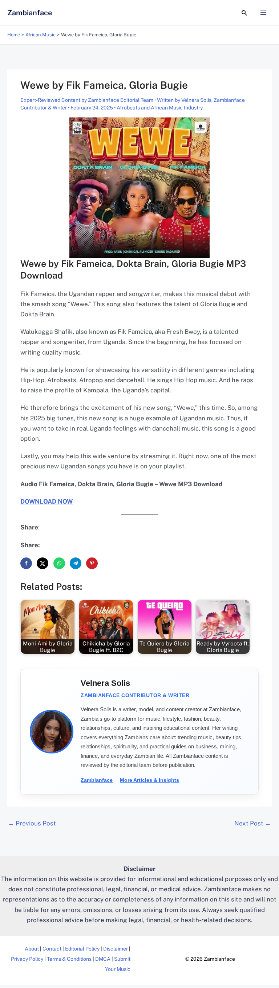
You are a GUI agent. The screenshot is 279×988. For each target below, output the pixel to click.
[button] (244, 12)
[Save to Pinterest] (92, 563)
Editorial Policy (82, 949)
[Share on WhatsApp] (59, 563)
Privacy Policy (27, 959)
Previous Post (32, 823)
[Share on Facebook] (26, 563)
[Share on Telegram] (75, 563)
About (32, 949)
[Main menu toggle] (263, 12)
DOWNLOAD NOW (46, 501)
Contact (52, 949)
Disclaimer (115, 949)
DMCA (102, 959)
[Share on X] (42, 563)
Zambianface (29, 12)
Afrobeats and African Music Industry (160, 108)
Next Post (252, 823)
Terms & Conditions (69, 959)
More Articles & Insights (149, 780)
